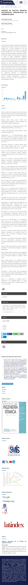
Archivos (7, 6)
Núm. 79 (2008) (13, 6)
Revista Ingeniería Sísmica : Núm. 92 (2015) (15, 373)
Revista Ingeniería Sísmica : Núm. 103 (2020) (13, 365)
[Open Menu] (1, 1)
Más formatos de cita (8, 311)
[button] (4, 334)
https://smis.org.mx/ (22, 564)
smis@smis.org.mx (6, 565)
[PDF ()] (14, 289)
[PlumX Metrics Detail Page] (5, 347)
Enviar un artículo (7, 383)
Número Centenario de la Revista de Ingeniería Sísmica (14, 542)
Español (3, 393)
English (3, 391)
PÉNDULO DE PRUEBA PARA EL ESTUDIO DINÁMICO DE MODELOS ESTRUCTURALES (15, 376)
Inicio (2, 6)
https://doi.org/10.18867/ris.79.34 (8, 32)
